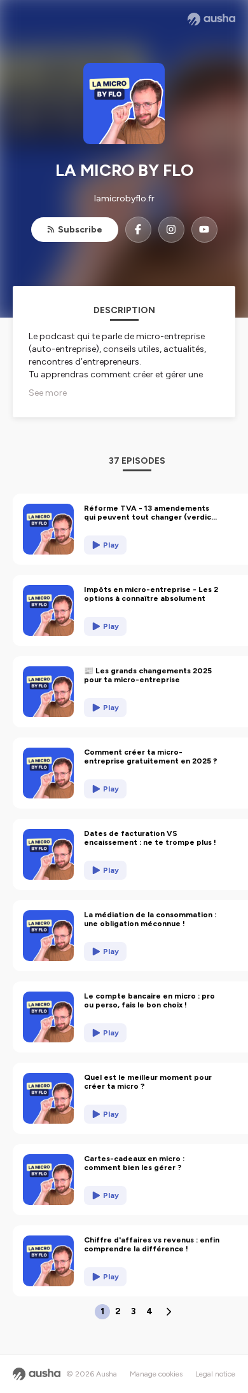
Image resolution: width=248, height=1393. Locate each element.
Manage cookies (156, 1373)
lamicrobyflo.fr (124, 198)
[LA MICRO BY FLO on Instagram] (171, 230)
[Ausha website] (211, 19)
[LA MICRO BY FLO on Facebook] (138, 230)
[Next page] (168, 1311)
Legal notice (215, 1373)
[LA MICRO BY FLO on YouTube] (204, 230)
